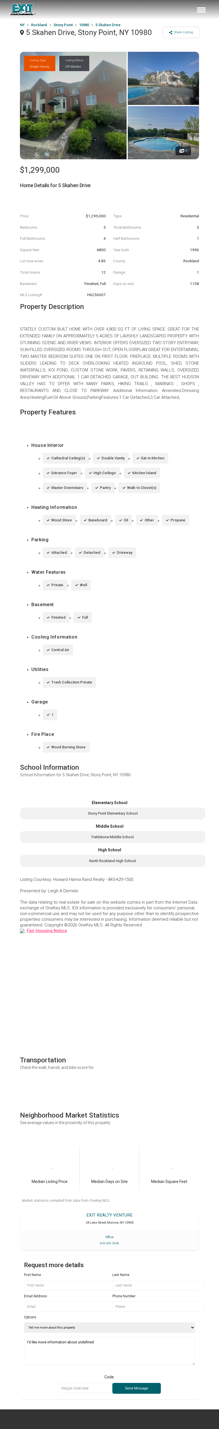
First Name (32, 1275)
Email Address (35, 1296)
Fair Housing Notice (47, 930)
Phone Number (123, 1296)
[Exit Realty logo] (22, 9)
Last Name (120, 1275)
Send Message (136, 1388)
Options (30, 1317)
